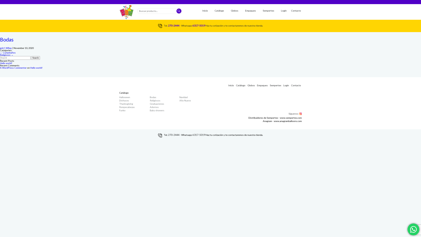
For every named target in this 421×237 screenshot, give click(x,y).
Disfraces (124, 100)
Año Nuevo (185, 100)
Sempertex (268, 10)
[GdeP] (126, 12)
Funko (122, 110)
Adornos (154, 107)
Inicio (205, 10)
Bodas (6, 39)
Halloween (124, 97)
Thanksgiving (126, 103)
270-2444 (173, 25)
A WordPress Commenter (13, 67)
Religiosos (6, 54)
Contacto (296, 10)
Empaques (250, 10)
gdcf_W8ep (6, 48)
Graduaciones (157, 103)
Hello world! (6, 63)
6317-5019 (198, 25)
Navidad (183, 97)
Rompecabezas (127, 107)
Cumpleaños (8, 52)
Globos (234, 10)
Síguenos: (295, 113)
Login (284, 10)
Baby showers (157, 110)
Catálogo (219, 10)
